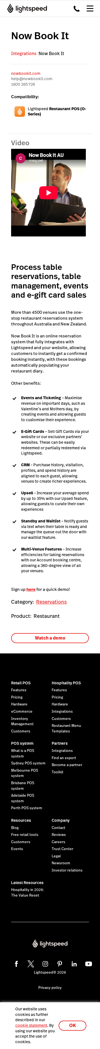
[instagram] (44, 963)
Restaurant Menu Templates (66, 728)
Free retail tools (24, 834)
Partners (60, 743)
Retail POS (21, 683)
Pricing (16, 697)
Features (18, 690)
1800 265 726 (23, 84)
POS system (22, 743)
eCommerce (21, 711)
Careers (58, 842)
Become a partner (67, 764)
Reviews (59, 834)
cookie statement (31, 1025)
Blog (15, 827)
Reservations (51, 601)
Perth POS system (26, 808)
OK (72, 1025)
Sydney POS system (28, 763)
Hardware (19, 704)
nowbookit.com (25, 73)
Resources (21, 820)
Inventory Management (22, 721)
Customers (20, 731)
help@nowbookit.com (31, 79)
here (31, 589)
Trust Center (62, 848)
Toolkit (57, 772)
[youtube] (88, 963)
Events (17, 848)
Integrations (23, 53)
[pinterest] (59, 963)
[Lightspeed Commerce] (25, 8)
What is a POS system (22, 753)
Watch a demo (50, 638)
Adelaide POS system (22, 798)
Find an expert (64, 758)
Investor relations (67, 870)
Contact (58, 827)
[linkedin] (73, 963)
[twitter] (30, 963)
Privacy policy (50, 987)
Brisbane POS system (22, 786)
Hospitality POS (66, 683)
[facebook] (15, 963)
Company (60, 820)
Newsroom (61, 863)
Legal (56, 856)
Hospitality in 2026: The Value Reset (27, 892)
